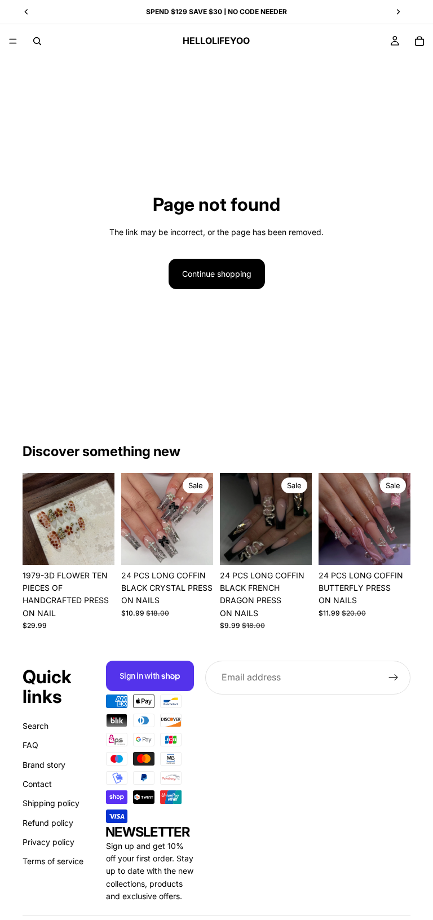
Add (205, 547)
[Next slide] (200, 518)
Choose (106, 547)
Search (35, 726)
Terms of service (53, 861)
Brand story (44, 764)
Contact (37, 784)
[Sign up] (393, 677)
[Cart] (419, 41)
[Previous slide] (133, 518)
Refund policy (48, 823)
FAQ (30, 745)
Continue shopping (216, 273)
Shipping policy (51, 803)
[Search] (37, 41)
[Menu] (13, 41)
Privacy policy (48, 842)
